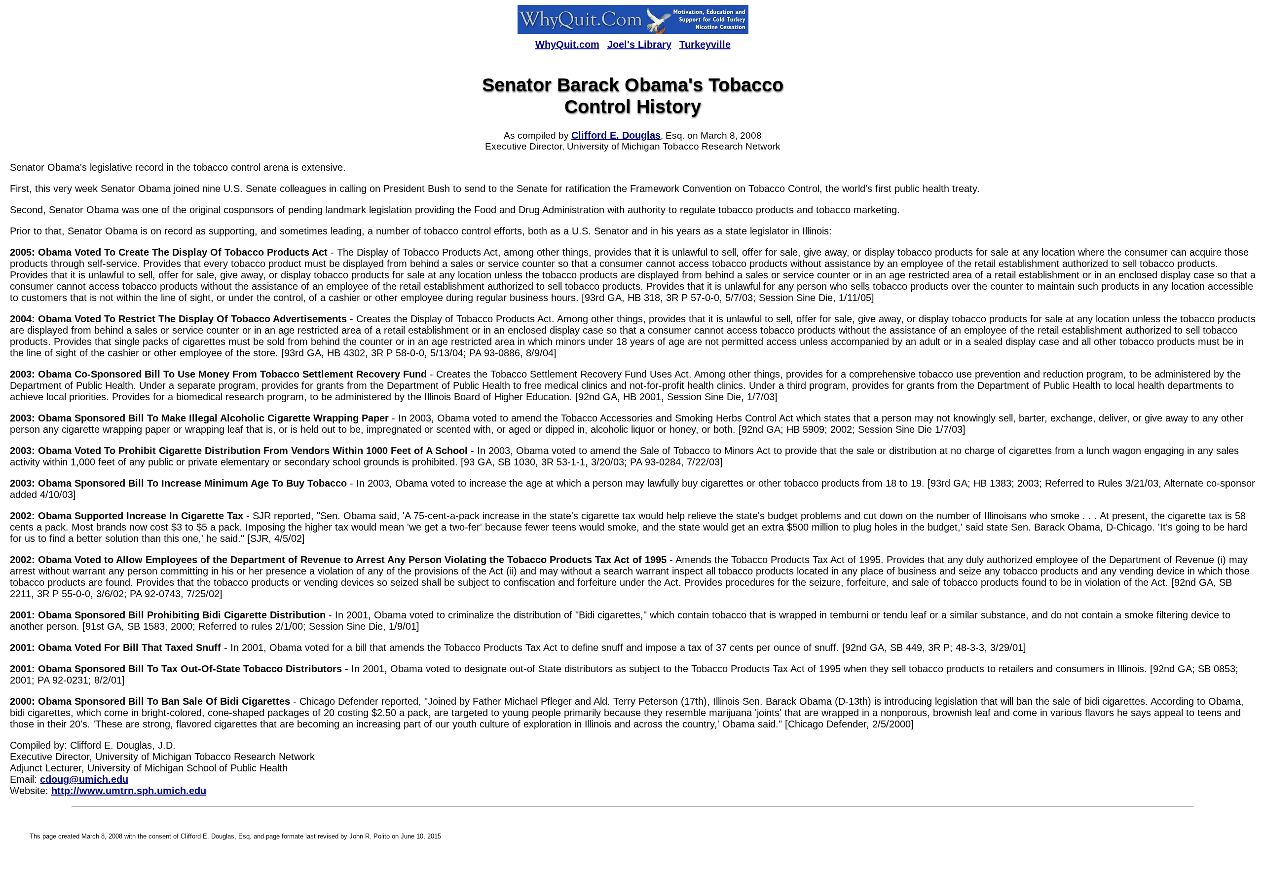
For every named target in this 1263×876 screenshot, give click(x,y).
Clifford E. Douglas (616, 135)
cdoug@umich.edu (84, 779)
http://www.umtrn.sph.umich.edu (128, 790)
